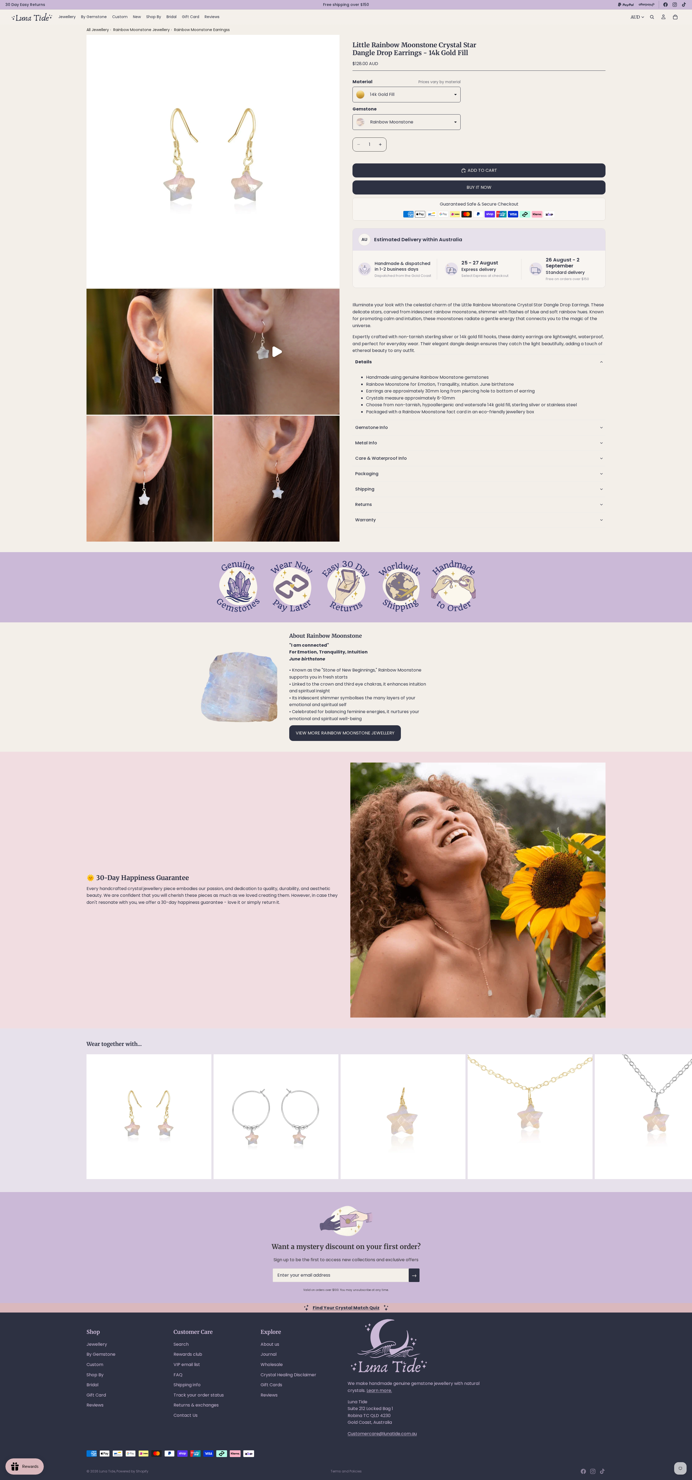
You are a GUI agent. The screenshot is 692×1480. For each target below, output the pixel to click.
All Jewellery (97, 29)
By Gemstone (100, 1354)
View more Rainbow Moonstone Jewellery (345, 733)
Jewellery (96, 1344)
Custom (94, 1364)
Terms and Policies (346, 1471)
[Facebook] (665, 4)
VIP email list (187, 1364)
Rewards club (188, 1354)
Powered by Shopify (132, 1471)
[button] (479, 362)
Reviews (95, 1405)
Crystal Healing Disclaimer (288, 1375)
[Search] (652, 17)
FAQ (178, 1375)
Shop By (95, 1375)
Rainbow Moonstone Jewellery (142, 29)
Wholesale (272, 1364)
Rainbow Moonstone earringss (202, 29)
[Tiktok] (602, 1471)
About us (270, 1344)
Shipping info (187, 1385)
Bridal (92, 1385)
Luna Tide (107, 1471)
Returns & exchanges (196, 1405)
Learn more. (379, 1390)
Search (181, 1344)
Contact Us (186, 1415)
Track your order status (199, 1395)
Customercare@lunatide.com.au (382, 1434)
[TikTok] (684, 4)
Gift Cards (271, 1385)
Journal (269, 1354)
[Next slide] (600, 1117)
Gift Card (96, 1395)
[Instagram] (674, 4)
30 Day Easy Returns (25, 4)
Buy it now (479, 187)
